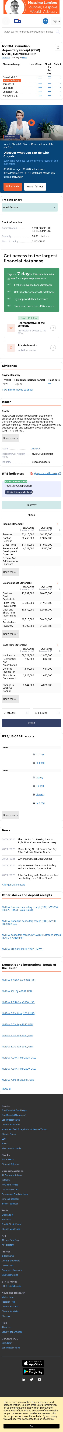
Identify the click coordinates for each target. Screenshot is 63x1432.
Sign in (56, 21)
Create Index (7, 1265)
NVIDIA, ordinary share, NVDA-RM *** (22, 948)
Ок (31, 1426)
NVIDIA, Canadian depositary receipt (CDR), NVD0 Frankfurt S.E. (29, 922)
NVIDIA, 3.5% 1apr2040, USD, (17, 1024)
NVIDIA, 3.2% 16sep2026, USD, (18, 1013)
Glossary (6, 1316)
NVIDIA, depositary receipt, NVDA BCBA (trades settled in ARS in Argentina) (31, 936)
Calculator (7, 1343)
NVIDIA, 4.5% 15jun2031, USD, (18, 1079)
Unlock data (12, 186)
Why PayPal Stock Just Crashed (35, 858)
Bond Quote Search (11, 1120)
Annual (31, 514)
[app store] (33, 1363)
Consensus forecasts (12, 1270)
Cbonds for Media (10, 1311)
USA (24, 57)
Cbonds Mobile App (11, 1229)
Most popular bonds (11, 1148)
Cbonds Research (10, 1306)
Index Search (8, 1256)
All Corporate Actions (12, 1175)
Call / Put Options (10, 1189)
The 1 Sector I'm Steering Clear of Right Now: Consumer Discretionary (37, 841)
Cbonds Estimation (11, 1124)
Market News (8, 1297)
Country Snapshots (11, 1261)
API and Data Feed (10, 1240)
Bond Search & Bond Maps (14, 1110)
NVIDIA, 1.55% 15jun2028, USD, (19, 980)
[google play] (33, 1371)
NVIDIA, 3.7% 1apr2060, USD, (17, 1046)
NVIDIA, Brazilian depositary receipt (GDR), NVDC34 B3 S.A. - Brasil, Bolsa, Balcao (30, 908)
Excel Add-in (7, 1215)
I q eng (39, 777)
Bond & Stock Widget (11, 1224)
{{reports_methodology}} (47, 473)
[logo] (17, 21)
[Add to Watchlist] (58, 47)
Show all (6, 1089)
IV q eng (40, 803)
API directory (8, 1245)
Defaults (6, 1180)
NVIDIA (6, 57)
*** (40, 77)
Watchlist (6, 1219)
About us (6, 1327)
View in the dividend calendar (17, 389)
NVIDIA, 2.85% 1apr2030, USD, (18, 1002)
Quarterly (31, 505)
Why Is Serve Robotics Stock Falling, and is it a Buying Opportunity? (37, 867)
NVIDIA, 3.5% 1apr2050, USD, (17, 1035)
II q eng (40, 754)
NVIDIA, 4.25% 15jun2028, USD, (19, 1057)
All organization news (13, 884)
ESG (4, 1139)
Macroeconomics (10, 1275)
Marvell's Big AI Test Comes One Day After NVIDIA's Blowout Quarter (37, 851)
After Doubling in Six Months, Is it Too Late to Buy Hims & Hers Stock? (38, 877)
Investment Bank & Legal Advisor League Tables (24, 1129)
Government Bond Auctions (15, 1194)
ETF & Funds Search (11, 1286)
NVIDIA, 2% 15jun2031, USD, (17, 991)
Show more (9, 438)
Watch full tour (35, 186)
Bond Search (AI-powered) (14, 1115)
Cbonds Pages (9, 1134)
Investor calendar (10, 1204)
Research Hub (8, 1302)
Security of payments (12, 1332)
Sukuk (5, 1143)
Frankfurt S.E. (11, 207)
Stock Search (8, 1159)
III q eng (40, 762)
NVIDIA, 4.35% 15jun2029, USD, (19, 1068)
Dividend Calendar (10, 1164)
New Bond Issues (10, 1185)
